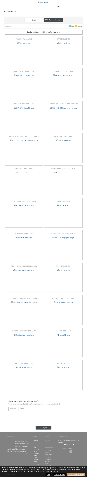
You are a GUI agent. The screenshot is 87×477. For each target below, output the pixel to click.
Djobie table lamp (63, 331)
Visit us (22, 408)
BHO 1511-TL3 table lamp (24, 71)
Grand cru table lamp (24, 169)
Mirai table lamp (63, 39)
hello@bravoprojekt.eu (67, 448)
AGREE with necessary (76, 475)
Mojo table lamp (63, 266)
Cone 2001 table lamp (24, 363)
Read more (27, 453)
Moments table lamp (24, 233)
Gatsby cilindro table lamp (24, 331)
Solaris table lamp (24, 39)
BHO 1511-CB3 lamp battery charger (63, 104)
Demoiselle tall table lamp (63, 169)
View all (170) (43, 428)
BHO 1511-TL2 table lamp (63, 71)
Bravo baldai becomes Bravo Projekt (48, 452)
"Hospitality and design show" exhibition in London (48, 463)
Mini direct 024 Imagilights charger (24, 298)
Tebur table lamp (63, 201)
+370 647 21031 (69, 444)
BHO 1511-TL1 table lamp (24, 104)
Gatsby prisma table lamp (63, 298)
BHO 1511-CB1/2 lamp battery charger (24, 136)
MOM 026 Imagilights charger (63, 233)
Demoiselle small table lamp (24, 201)
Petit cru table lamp (63, 136)
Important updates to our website (48, 444)
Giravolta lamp (63, 363)
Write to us (13, 408)
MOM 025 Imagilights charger (24, 266)
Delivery (36, 447)
